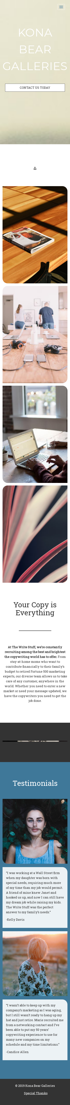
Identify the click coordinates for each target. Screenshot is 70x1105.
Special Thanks (36, 1093)
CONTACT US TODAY (35, 88)
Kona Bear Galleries (35, 49)
